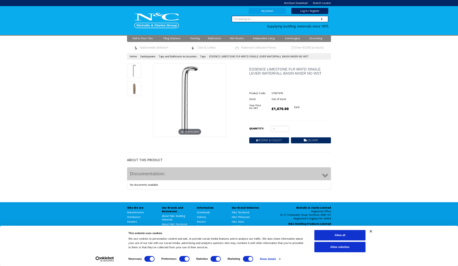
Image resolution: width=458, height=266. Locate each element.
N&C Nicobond (240, 212)
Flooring (195, 38)
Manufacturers (135, 212)
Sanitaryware (147, 56)
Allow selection (339, 246)
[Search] (322, 19)
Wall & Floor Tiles (142, 38)
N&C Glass (238, 221)
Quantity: (256, 128)
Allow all (340, 235)
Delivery (201, 217)
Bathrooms (214, 38)
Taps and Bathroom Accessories (178, 56)
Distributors (134, 217)
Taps (203, 56)
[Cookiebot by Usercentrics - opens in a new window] (104, 259)
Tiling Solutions (172, 38)
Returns (201, 221)
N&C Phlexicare (241, 217)
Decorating (315, 38)
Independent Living (264, 38)
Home (133, 56)
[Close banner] (371, 231)
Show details (268, 258)
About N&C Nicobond (174, 224)
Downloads (203, 212)
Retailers (132, 221)
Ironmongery (292, 38)
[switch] (184, 259)
